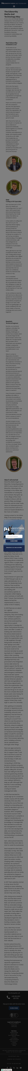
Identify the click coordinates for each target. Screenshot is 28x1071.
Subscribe (14, 541)
